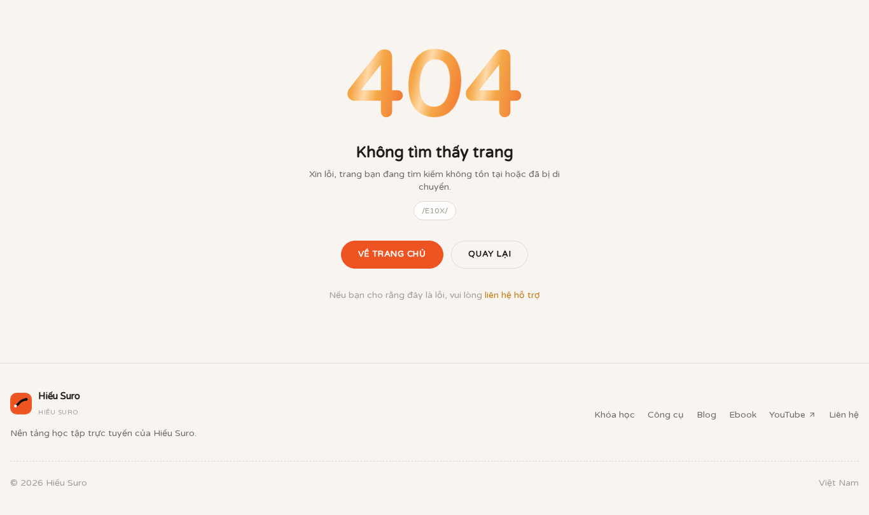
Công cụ (666, 414)
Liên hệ (844, 414)
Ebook (742, 414)
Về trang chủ (392, 254)
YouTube (787, 414)
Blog (706, 414)
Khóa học (614, 414)
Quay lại (489, 254)
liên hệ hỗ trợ (512, 295)
